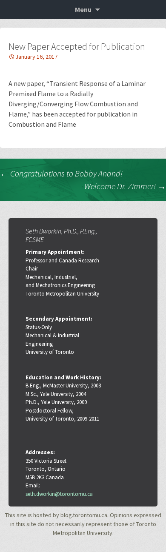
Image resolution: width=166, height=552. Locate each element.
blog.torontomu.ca (83, 515)
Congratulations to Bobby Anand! (61, 173)
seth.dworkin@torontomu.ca (59, 494)
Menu (83, 9)
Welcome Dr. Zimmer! (125, 186)
